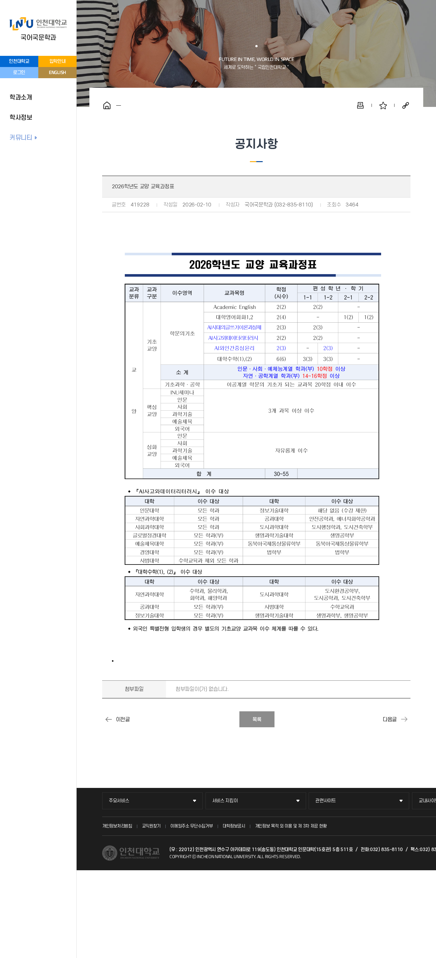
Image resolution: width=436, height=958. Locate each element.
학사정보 (21, 117)
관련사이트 (325, 801)
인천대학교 (19, 61)
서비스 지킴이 (225, 801)
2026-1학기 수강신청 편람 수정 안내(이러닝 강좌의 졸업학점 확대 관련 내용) (108, 719)
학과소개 (21, 97)
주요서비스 (119, 801)
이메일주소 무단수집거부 (191, 826)
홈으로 (107, 105)
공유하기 (406, 105)
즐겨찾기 (383, 105)
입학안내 (57, 61)
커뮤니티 (21, 137)
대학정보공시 (234, 826)
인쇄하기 (360, 105)
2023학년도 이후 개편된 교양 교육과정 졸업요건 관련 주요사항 (404, 719)
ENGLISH (57, 72)
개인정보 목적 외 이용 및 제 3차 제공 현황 (291, 826)
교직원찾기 (151, 826)
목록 (256, 719)
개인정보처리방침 (117, 826)
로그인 (19, 72)
